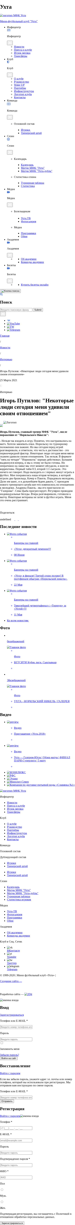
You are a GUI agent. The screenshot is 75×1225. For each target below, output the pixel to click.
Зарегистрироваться (12, 1014)
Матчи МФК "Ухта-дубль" (36, 171)
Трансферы (20, 56)
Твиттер (12, 963)
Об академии (28, 258)
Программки (28, 233)
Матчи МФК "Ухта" (33, 167)
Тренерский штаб (31, 133)
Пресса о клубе (23, 49)
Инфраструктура (24, 91)
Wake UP (19, 84)
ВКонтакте (13, 950)
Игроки (26, 129)
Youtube (11, 956)
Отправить (7, 1101)
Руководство (21, 81)
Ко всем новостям (18, 620)
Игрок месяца (22, 52)
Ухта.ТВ (26, 218)
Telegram (12, 969)
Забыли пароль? (9, 1054)
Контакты (20, 97)
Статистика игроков (19, 899)
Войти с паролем (10, 1073)
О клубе (19, 78)
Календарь (27, 164)
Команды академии (32, 262)
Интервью (6, 359)
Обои (24, 236)
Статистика (28, 186)
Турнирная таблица (32, 182)
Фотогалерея (28, 221)
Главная (4, 335)
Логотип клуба (23, 94)
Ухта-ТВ (12, 911)
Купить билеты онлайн (34, 284)
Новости (19, 46)
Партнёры (20, 88)
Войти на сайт (8, 1058)
